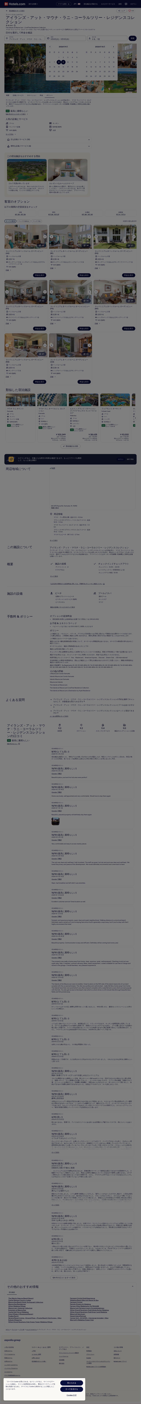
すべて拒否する (71, 1389)
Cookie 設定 (72, 1395)
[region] (44, 1389)
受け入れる (71, 1383)
